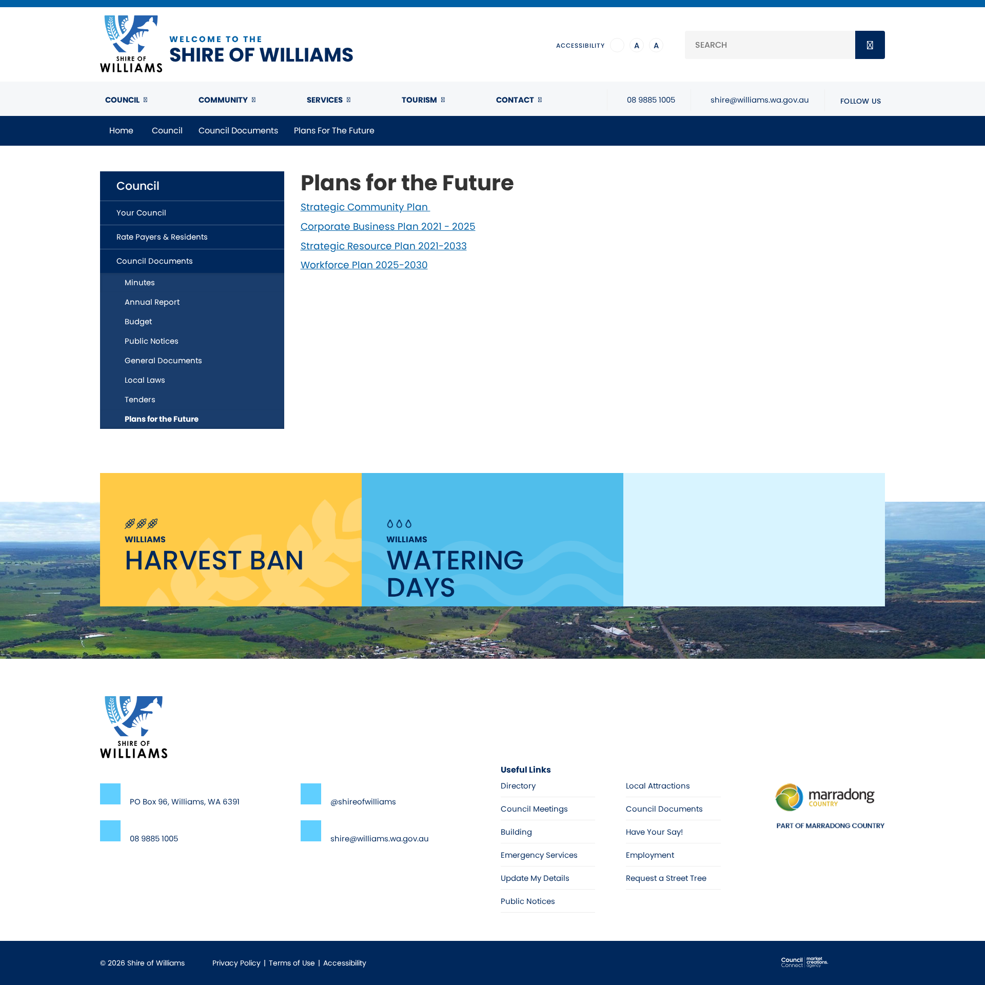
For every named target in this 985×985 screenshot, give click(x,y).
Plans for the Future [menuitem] (162, 418)
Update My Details (535, 878)
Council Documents (238, 130)
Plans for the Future (334, 130)
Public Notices (528, 901)
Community (223, 99)
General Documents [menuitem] (163, 360)
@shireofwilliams (363, 801)
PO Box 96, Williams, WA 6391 (185, 801)
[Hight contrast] (617, 45)
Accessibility (344, 963)
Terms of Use (292, 963)
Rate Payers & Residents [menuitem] (162, 236)
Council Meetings (534, 808)
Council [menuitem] (138, 186)
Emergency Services (539, 855)
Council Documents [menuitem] (154, 260)
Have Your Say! (654, 831)
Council (122, 99)
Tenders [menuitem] (140, 399)
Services (325, 99)
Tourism (419, 99)
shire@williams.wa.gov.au (379, 838)
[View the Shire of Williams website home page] (133, 727)
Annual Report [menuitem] (152, 302)
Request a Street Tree (666, 878)
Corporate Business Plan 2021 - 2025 (388, 226)
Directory (518, 785)
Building (516, 831)
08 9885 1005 (154, 838)
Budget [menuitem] (138, 321)
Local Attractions (658, 785)
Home (121, 130)
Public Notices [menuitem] (152, 341)
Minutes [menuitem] (140, 282)
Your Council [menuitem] (141, 212)
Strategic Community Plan (365, 207)
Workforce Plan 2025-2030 (364, 265)
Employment (650, 855)
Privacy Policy (236, 963)
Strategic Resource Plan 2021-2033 (384, 246)
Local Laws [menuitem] (145, 380)
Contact (515, 99)
